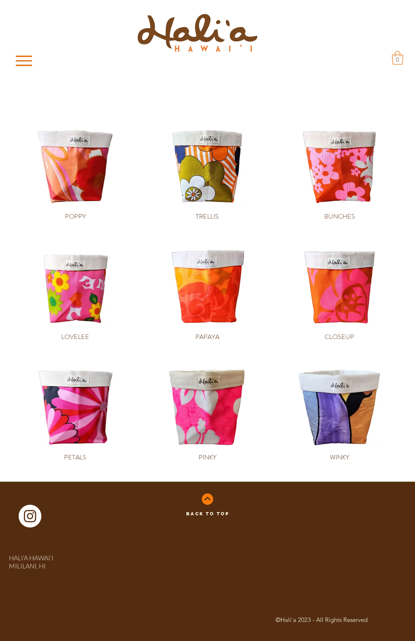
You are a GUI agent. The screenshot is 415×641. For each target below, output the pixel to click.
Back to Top (207, 514)
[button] (397, 57)
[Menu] (26, 60)
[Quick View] (75, 166)
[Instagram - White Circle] (30, 516)
